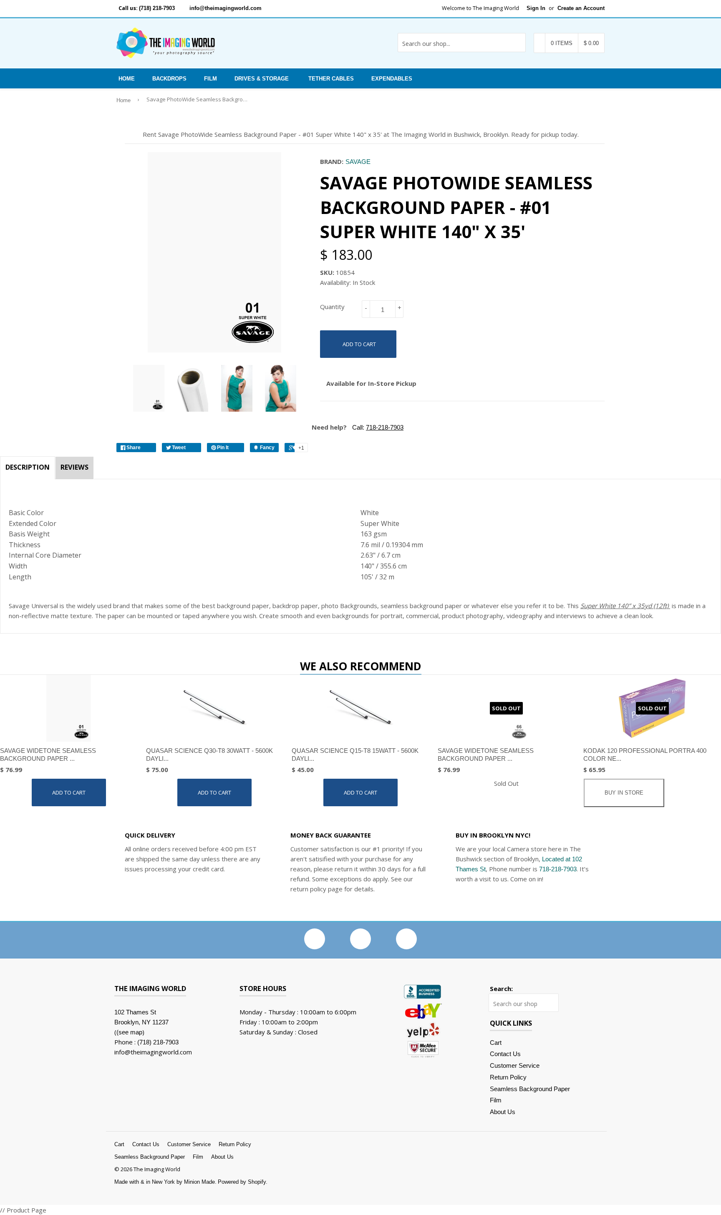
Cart (496, 1042)
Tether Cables (331, 78)
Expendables (391, 78)
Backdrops (169, 78)
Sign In (536, 8)
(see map (129, 1032)
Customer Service (514, 1065)
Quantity (332, 306)
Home (126, 78)
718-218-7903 (558, 869)
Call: (376, 427)
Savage (358, 161)
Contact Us (505, 1053)
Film (210, 78)
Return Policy (508, 1077)
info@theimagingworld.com (225, 8)
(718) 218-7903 (157, 8)
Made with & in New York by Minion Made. (165, 1182)
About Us (502, 1111)
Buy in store (624, 793)
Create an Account (581, 8)
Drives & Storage (261, 78)
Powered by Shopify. (242, 1182)
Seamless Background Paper (530, 1088)
